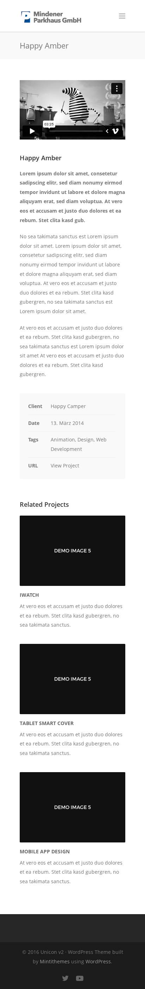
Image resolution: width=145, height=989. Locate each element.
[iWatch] (72, 551)
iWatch (29, 595)
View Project (65, 465)
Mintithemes (55, 961)
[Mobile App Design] (72, 807)
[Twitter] (65, 978)
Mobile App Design (45, 851)
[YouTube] (79, 978)
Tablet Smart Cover (47, 723)
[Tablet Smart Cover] (72, 679)
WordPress (98, 961)
